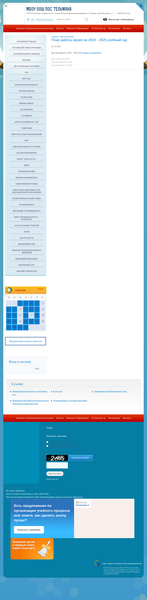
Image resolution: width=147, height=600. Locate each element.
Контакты (127, 28)
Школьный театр (26, 265)
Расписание (26, 97)
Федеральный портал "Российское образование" (70, 401)
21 (14, 321)
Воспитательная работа (26, 85)
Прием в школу (26, 103)
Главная (55, 37)
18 (37, 315)
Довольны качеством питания (61, 442)
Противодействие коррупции (26, 48)
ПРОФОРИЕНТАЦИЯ (26, 172)
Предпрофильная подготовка (26, 199)
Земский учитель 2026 (26, 271)
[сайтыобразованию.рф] (139, 7)
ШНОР (26, 165)
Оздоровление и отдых (26, 184)
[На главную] (28, 19)
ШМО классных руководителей (26, 134)
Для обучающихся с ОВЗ (26, 122)
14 (14, 315)
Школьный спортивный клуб (26, 211)
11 (37, 309)
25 (37, 321)
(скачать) (86, 53)
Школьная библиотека (26, 178)
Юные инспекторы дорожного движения (26, 251)
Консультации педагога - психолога (26, 218)
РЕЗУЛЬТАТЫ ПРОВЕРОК (27, 153)
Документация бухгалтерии (26, 147)
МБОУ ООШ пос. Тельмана (48, 9)
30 (26, 327)
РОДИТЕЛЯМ (26, 128)
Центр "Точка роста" (26, 159)
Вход (37, 368)
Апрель (40, 289)
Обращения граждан (26, 42)
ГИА (26, 73)
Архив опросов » (52, 479)
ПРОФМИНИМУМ (26, 205)
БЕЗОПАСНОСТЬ (26, 238)
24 (31, 321)
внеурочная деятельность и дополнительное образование (26, 191)
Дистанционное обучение (26, 66)
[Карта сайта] (33, 19)
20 (9, 321)
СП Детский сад (99, 28)
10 (31, 309)
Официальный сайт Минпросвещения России (110, 391)
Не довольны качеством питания (63, 446)
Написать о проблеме (28, 530)
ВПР (26, 141)
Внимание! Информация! (78, 28)
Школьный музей (67, 37)
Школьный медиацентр (26, 259)
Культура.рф (57, 391)
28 (14, 327)
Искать (86, 19)
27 (9, 327)
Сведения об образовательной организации (35, 28)
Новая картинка (80, 458)
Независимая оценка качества (25, 341)
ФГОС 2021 (26, 79)
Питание (26, 60)
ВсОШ (26, 232)
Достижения (27, 110)
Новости (60, 28)
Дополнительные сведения (26, 54)
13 (9, 315)
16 (26, 315)
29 (20, 327)
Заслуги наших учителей (26, 226)
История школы (26, 91)
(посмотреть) (95, 53)
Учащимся (26, 116)
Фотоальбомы (114, 28)
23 (26, 321)
